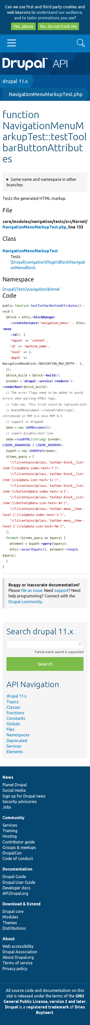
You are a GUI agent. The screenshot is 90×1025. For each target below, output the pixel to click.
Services (13, 746)
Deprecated (16, 740)
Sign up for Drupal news (24, 796)
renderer (62, 381)
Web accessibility (18, 946)
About (8, 938)
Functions (15, 713)
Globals (13, 724)
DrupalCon (12, 853)
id (14, 335)
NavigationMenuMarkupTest (30, 251)
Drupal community (25, 601)
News (7, 777)
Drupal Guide (14, 876)
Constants (15, 718)
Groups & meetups (19, 847)
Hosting (9, 836)
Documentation (17, 869)
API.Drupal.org (15, 893)
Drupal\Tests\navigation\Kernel (31, 289)
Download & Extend (21, 904)
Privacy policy (14, 968)
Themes (9, 922)
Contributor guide (18, 842)
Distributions (14, 928)
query (47, 543)
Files (10, 729)
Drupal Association (19, 952)
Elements (14, 751)
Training (10, 830)
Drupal (11, 1007)
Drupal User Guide (18, 882)
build (50, 375)
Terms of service (17, 963)
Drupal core (13, 911)
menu (7, 329)
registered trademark (47, 1007)
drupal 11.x (15, 81)
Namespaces (18, 735)
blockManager (44, 317)
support (61, 590)
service (45, 381)
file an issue (31, 590)
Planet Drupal (14, 784)
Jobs (6, 807)
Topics (12, 701)
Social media (14, 790)
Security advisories (19, 801)
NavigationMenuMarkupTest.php (45, 94)
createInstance (25, 323)
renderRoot (13, 387)
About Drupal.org (18, 957)
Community (13, 817)
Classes (13, 707)
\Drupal (30, 381)
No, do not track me (58, 26)
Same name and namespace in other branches (41, 182)
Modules (10, 917)
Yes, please (23, 26)
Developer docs (16, 888)
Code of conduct (17, 858)
